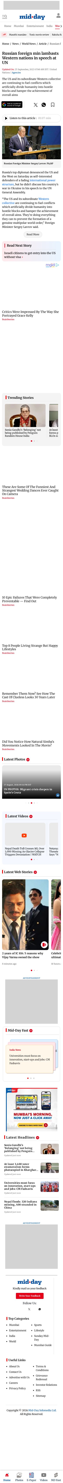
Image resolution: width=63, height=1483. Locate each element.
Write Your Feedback (29, 1297)
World (12, 1343)
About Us (14, 1368)
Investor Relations (46, 1386)
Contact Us (15, 1373)
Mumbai (14, 1326)
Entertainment (17, 1332)
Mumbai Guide (43, 1346)
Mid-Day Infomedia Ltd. (42, 1412)
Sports (38, 1326)
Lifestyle (39, 1332)
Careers (13, 1384)
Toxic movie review (39, 34)
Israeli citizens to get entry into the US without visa (30, 256)
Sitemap (41, 1397)
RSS (38, 1392)
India (12, 1337)
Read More (33, 236)
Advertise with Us (19, 1379)
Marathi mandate (17, 34)
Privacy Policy (17, 1390)
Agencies (16, 72)
